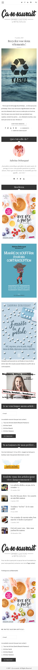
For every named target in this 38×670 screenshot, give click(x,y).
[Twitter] (21, 2)
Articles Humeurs (8, 431)
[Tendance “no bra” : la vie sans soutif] (4, 509)
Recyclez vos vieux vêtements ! (19, 42)
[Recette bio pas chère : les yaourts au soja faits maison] (4, 498)
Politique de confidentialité (9, 570)
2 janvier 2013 (15, 501)
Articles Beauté (8, 428)
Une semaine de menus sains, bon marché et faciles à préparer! (23, 518)
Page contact (31, 563)
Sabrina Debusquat (20, 130)
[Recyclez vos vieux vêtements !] (19, 75)
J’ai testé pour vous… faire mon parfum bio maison (22, 529)
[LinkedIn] (27, 2)
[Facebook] (24, 2)
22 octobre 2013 (15, 490)
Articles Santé (7, 425)
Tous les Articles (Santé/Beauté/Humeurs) (16, 422)
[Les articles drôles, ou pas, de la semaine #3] (4, 487)
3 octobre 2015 (15, 523)
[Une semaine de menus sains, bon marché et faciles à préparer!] (4, 520)
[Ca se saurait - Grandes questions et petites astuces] (19, 16)
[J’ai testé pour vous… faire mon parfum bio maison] (4, 530)
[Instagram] (30, 2)
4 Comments (24, 128)
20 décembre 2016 (16, 533)
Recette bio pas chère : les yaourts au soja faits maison (23, 497)
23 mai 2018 (14, 512)
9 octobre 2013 (19, 38)
